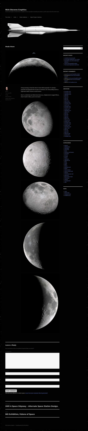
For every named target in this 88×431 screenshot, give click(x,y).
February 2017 (67, 120)
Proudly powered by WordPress (22, 425)
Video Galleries (23, 17)
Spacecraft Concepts (68, 176)
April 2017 (66, 117)
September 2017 (67, 110)
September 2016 (67, 126)
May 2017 (66, 116)
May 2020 (66, 97)
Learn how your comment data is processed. (36, 393)
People (65, 163)
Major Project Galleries (36, 17)
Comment (8, 351)
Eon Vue (66, 155)
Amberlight (66, 148)
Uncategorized (67, 180)
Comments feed (67, 194)
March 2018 (66, 105)
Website (7, 383)
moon (9, 98)
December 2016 (67, 122)
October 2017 (67, 109)
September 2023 (67, 94)
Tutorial (66, 179)
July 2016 (66, 129)
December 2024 (67, 91)
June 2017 (66, 114)
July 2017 (66, 113)
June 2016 (66, 130)
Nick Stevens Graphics (15, 10)
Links (15, 17)
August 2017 (66, 111)
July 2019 (66, 98)
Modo (6, 96)
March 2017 (66, 118)
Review (65, 168)
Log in (65, 191)
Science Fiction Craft (68, 171)
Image (6, 94)
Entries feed (66, 192)
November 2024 (67, 92)
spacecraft (66, 175)
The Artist (7, 17)
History (65, 157)
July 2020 (66, 95)
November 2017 (67, 107)
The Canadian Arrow (72, 82)
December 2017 (67, 106)
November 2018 (67, 103)
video (65, 182)
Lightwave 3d (67, 160)
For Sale (66, 156)
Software (66, 172)
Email (7, 377)
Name (7, 371)
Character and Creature (69, 152)
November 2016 (67, 124)
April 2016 (66, 132)
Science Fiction (67, 170)
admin (6, 91)
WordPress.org (67, 195)
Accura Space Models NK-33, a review (72, 59)
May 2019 (66, 99)
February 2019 (67, 102)
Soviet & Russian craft (68, 174)
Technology (66, 178)
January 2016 (67, 134)
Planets (9, 96)
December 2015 (67, 136)
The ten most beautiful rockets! (70, 63)
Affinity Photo (67, 146)
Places (65, 164)
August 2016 (66, 128)
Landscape (66, 159)
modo (6, 98)
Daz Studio (66, 153)
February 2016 (67, 133)
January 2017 (67, 121)
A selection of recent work (69, 58)
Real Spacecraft (67, 167)
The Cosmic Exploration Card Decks (71, 64)
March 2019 (66, 101)
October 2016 (67, 125)
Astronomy (66, 149)
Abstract (66, 145)
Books (65, 151)
